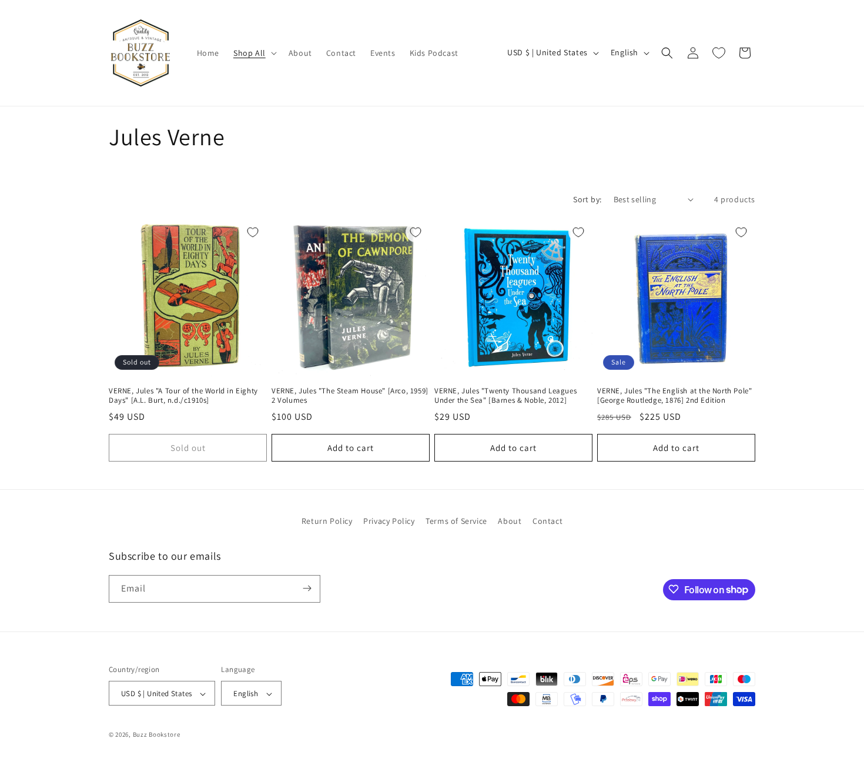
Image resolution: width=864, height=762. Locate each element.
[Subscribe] (307, 588)
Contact (547, 521)
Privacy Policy (388, 521)
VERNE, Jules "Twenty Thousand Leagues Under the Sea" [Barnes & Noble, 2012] (505, 396)
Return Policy (327, 521)
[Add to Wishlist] (253, 232)
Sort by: (587, 199)
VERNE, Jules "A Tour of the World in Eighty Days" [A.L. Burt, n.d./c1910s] (183, 396)
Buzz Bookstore (156, 735)
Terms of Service (456, 521)
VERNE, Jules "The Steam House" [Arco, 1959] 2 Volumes (350, 396)
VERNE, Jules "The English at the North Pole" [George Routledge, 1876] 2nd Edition (674, 396)
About (509, 521)
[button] (254, 53)
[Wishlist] (719, 53)
